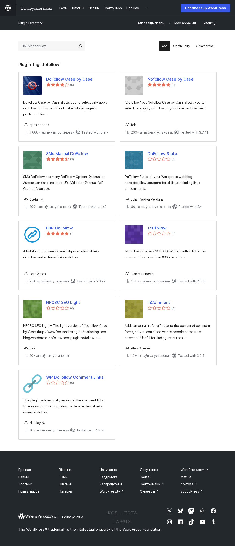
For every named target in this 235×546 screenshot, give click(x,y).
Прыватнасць (28, 491)
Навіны (23, 477)
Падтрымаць (152, 484)
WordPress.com (194, 470)
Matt (186, 477)
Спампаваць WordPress (205, 8)
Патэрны (66, 491)
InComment (159, 302)
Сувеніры (149, 491)
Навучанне (108, 470)
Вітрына (65, 470)
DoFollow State (162, 153)
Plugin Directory (30, 23)
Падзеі (145, 477)
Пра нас (24, 470)
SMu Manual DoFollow (67, 153)
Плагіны (65, 484)
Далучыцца (149, 470)
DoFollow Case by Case (69, 79)
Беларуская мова (75, 517)
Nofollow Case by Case (170, 79)
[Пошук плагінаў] (80, 46)
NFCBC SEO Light (63, 302)
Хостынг (25, 484)
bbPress (189, 484)
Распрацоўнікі (111, 484)
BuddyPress (192, 491)
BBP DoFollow (59, 228)
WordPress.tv (112, 491)
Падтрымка (109, 477)
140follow (157, 228)
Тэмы (63, 477)
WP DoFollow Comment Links (75, 377)
